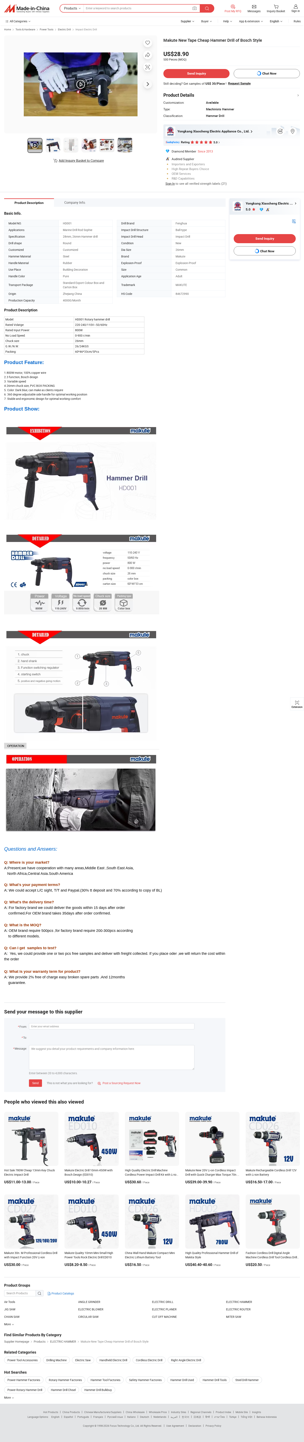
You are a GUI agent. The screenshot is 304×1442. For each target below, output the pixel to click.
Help (226, 21)
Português (83, 1416)
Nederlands (159, 1416)
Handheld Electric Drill (113, 1360)
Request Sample (239, 83)
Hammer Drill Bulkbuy (98, 1390)
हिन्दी (207, 1416)
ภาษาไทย (219, 1416)
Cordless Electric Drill (149, 1360)
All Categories (18, 21)
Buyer (205, 21)
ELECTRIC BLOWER (90, 1309)
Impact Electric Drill (86, 29)
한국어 (185, 1416)
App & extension (249, 21)
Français (98, 1416)
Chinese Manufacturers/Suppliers (102, 1412)
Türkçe (232, 1416)
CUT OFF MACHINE (164, 1317)
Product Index (223, 1412)
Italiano (131, 1416)
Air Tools (9, 1302)
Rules (297, 21)
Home (7, 29)
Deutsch (144, 1416)
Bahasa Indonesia (267, 1416)
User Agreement (175, 1425)
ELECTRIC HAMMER (239, 1302)
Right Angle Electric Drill (186, 1360)
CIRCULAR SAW (88, 1317)
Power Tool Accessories (22, 1360)
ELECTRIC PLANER (164, 1309)
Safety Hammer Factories (145, 1380)
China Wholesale (135, 1412)
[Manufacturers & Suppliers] (26, 8)
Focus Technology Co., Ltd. (125, 1425)
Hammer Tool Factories (105, 1380)
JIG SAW (9, 1309)
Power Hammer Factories (23, 1380)
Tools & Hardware (25, 29)
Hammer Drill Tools (215, 1380)
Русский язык (115, 1416)
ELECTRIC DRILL (163, 1302)
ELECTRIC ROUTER (238, 1309)
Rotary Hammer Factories (65, 1380)
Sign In (170, 183)
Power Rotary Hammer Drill (24, 1390)
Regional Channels (200, 1412)
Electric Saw (83, 1360)
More (7, 1397)
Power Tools (46, 29)
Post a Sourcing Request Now (119, 1083)
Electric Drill (64, 29)
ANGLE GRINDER (89, 1302)
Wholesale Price (158, 1412)
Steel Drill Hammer (247, 1380)
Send (35, 1083)
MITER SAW (233, 1317)
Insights (256, 1412)
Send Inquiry (196, 73)
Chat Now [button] (269, 73)
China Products (71, 1412)
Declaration (194, 1425)
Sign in (295, 11)
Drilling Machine (56, 1360)
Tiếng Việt (246, 1416)
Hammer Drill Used (182, 1380)
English (55, 1416)
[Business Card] (294, 221)
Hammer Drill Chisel (63, 1390)
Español (68, 1416)
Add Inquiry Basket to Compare (81, 160)
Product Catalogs (62, 1293)
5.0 (248, 209)
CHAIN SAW (11, 1317)
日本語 (197, 1416)
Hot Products (50, 1412)
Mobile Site (242, 1412)
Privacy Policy (213, 1425)
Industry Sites (178, 1412)
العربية (174, 1416)
